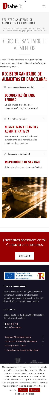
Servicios (18, 29)
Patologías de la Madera (15, 345)
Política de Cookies (24, 393)
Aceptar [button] (23, 390)
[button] (43, 6)
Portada (8, 29)
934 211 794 (12, 324)
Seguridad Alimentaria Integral (18, 337)
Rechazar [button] (35, 390)
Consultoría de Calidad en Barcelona (22, 350)
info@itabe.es (15, 327)
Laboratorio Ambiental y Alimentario (21, 341)
